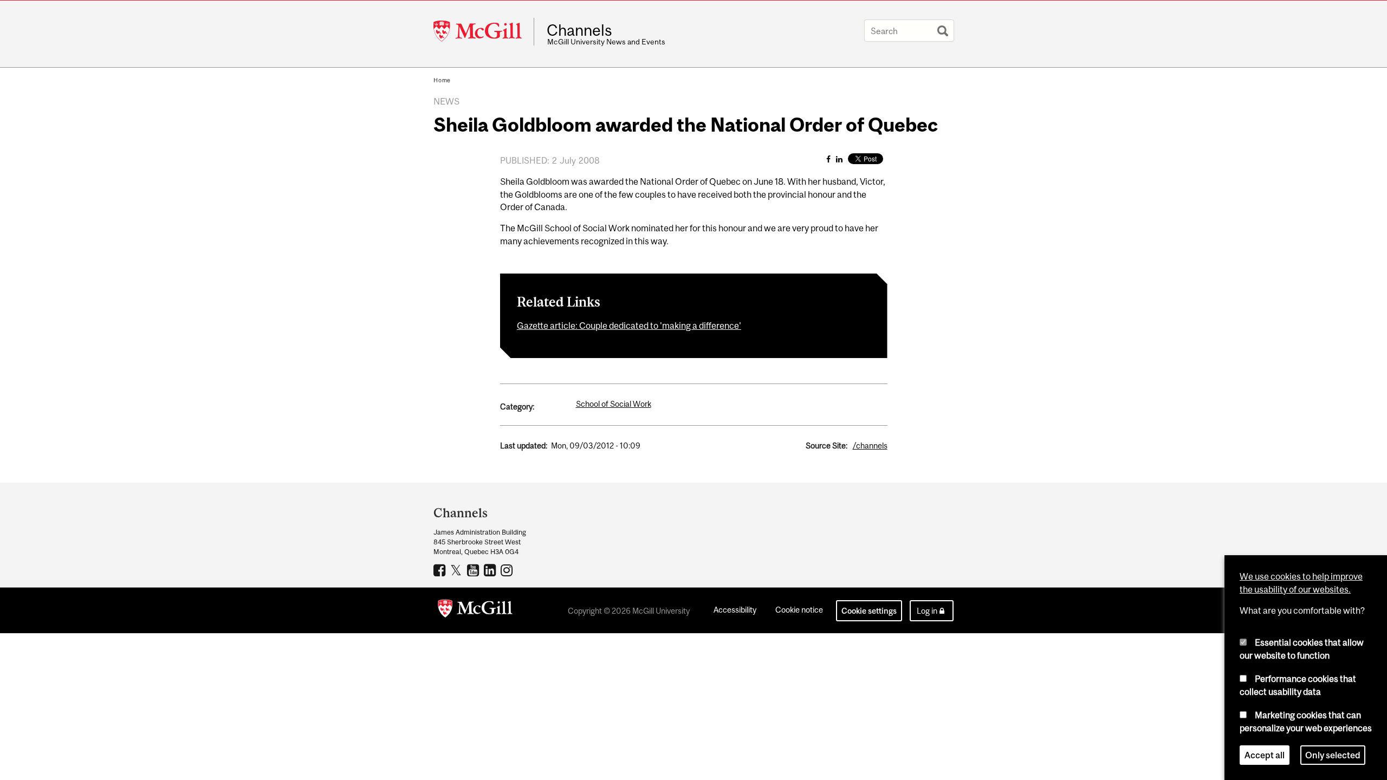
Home (442, 80)
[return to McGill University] (475, 610)
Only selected (1332, 755)
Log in (927, 610)
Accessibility (735, 609)
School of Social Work (613, 403)
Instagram (508, 569)
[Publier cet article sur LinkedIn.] (839, 159)
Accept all (1265, 755)
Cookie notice (799, 609)
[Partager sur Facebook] (828, 159)
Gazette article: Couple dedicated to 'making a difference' (629, 325)
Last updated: (523, 445)
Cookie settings (869, 610)
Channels (579, 30)
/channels (870, 445)
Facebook (440, 569)
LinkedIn (491, 569)
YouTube (474, 569)
